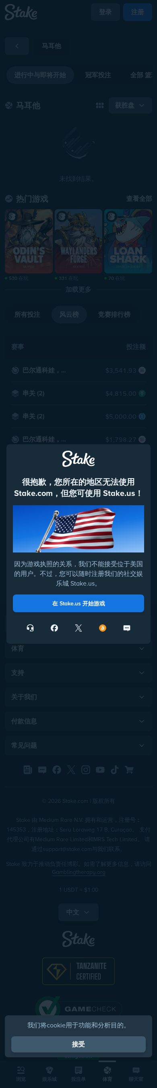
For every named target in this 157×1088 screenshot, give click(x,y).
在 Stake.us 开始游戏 (78, 603)
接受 (78, 1044)
